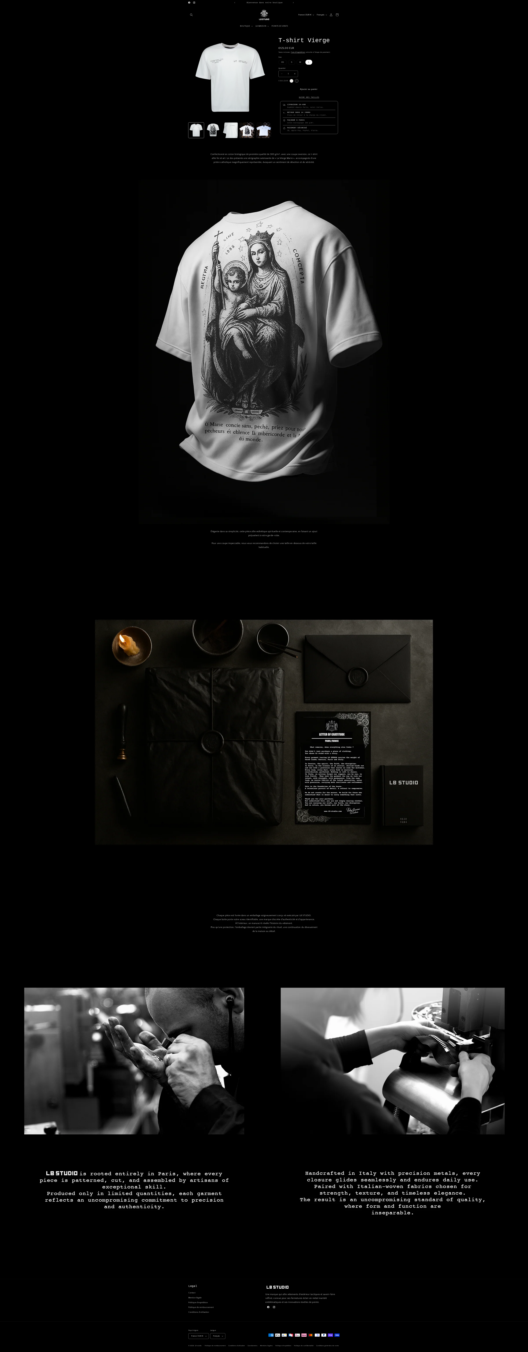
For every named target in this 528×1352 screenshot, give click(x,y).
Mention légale (194, 1298)
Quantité (281, 68)
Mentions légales (266, 1346)
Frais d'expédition (298, 52)
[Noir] (297, 81)
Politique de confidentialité (304, 1346)
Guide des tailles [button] (309, 97)
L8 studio (198, 1346)
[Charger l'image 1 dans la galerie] (196, 130)
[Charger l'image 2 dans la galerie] (213, 130)
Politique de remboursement (201, 1307)
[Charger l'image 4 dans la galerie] (247, 130)
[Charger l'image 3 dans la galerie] (230, 130)
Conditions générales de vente (327, 1346)
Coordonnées (253, 1346)
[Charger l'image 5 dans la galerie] (264, 130)
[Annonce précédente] (235, 2)
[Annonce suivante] (293, 2)
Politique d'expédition (198, 1302)
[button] (191, 15)
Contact (191, 1293)
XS (284, 63)
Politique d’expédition (283, 1346)
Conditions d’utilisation (236, 1346)
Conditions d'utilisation (198, 1312)
